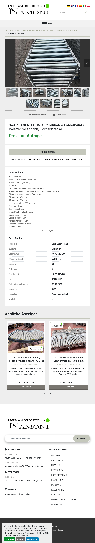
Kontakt (55, 495)
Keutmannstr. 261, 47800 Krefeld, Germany (23, 458)
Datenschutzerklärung (20, 535)
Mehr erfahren (32, 539)
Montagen (56, 485)
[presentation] (44, 394)
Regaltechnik (58, 480)
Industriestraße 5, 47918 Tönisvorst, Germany (24, 466)
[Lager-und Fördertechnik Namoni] (29, 424)
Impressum (57, 504)
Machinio (61, 530)
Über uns (55, 465)
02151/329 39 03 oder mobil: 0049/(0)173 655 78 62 (54, 159)
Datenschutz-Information (64, 499)
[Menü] (44, 23)
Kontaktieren (47, 151)
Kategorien (57, 460)
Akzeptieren (9, 539)
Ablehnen (20, 539)
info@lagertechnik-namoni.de (17, 494)
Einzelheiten (26, 382)
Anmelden (81, 438)
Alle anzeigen (47, 230)
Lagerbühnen (58, 490)
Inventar (55, 455)
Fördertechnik (59, 475)
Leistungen (57, 470)
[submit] (86, 12)
